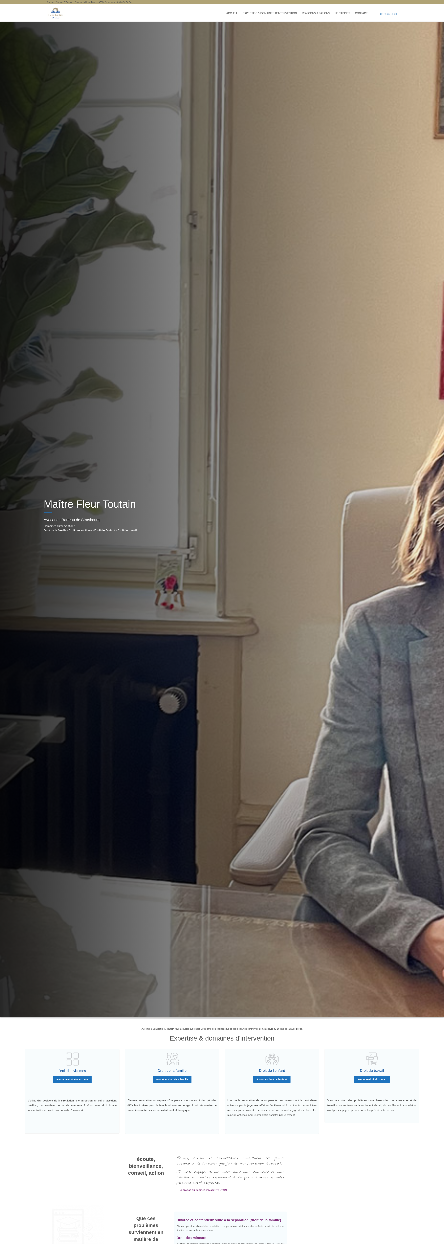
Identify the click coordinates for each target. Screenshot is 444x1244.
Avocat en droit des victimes (72, 1079)
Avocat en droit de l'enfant (272, 1079)
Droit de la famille (55, 530)
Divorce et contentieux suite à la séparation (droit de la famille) (229, 1220)
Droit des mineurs (191, 1238)
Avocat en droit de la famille (172, 1079)
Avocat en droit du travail (371, 1079)
